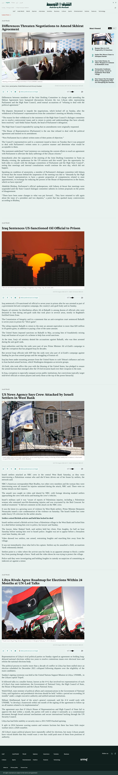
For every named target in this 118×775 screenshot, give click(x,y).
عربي (3, 2)
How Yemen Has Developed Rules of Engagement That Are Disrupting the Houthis (104, 80)
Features (93, 11)
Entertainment (78, 11)
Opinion (34, 11)
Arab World (21, 11)
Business (56, 11)
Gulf (14, 11)
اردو (17, 2)
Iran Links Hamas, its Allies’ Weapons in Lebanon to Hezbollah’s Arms (104, 62)
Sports (70, 11)
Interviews (42, 11)
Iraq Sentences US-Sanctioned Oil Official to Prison (41, 228)
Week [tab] (114, 28)
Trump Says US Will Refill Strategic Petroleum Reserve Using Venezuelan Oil (34, 15)
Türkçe (13, 2)
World (28, 11)
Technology (102, 11)
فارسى (21, 2)
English (8, 2)
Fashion (87, 11)
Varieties (49, 11)
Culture (64, 11)
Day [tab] (110, 28)
